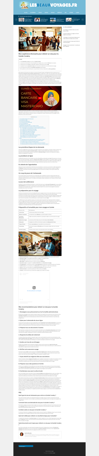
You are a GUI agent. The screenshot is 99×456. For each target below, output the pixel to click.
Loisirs (77, 12)
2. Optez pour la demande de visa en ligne (28, 129)
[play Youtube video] (40, 98)
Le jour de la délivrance (23, 123)
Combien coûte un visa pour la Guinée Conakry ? (29, 141)
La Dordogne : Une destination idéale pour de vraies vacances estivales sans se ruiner (71, 38)
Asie (66, 12)
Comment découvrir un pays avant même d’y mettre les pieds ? (44, 20)
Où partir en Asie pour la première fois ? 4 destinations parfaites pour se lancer (57, 21)
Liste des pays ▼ (22, 446)
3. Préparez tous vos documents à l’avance (28, 130)
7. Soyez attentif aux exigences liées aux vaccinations (30, 134)
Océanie (71, 12)
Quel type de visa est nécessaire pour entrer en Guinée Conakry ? (32, 139)
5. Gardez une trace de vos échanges (27, 132)
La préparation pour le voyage (24, 124)
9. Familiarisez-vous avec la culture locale (28, 137)
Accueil (26, 12)
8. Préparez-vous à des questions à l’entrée (28, 136)
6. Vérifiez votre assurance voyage (27, 133)
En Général (33, 12)
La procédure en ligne (23, 120)
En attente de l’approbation (24, 121)
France (40, 12)
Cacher (36, 117)
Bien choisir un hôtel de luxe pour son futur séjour (76, 20)
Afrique (53, 12)
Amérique (59, 12)
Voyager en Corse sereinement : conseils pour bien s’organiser (71, 45)
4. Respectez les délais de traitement (27, 131)
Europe (46, 12)
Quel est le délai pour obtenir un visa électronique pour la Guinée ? (32, 142)
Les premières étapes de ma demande (26, 119)
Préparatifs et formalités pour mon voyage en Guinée (29, 125)
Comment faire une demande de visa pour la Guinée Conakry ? (32, 140)
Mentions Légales (51, 451)
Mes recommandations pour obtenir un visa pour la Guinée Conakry (31, 127)
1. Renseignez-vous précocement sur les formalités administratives (33, 128)
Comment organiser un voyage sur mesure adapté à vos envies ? (28, 20)
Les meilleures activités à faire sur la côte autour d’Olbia (71, 30)
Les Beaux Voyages (52, 452)
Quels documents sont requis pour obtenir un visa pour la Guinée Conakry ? (34, 144)
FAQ (20, 138)
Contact (46, 451)
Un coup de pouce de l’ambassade (25, 122)
